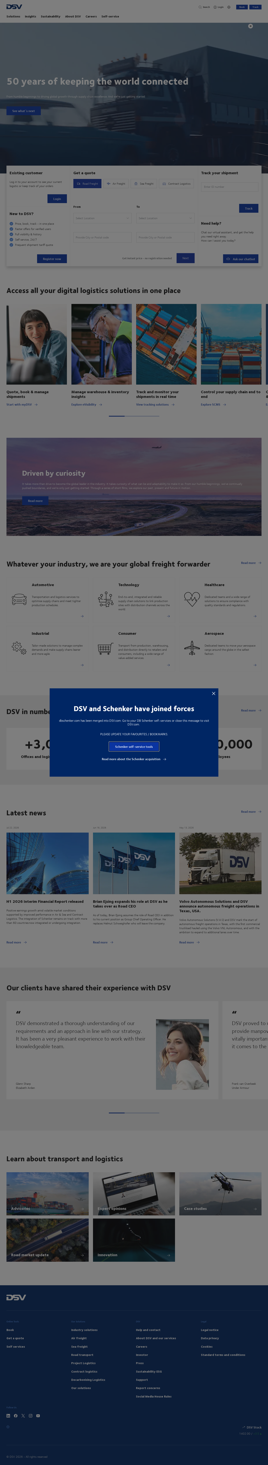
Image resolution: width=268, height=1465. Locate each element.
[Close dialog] (213, 693)
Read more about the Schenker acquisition (131, 759)
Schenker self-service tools (134, 746)
